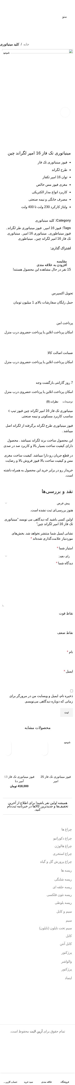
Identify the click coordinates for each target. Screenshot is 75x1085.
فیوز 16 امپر (52, 228)
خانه (26, 44)
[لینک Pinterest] (38, 248)
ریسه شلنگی (63, 879)
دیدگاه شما (64, 563)
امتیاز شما (65, 548)
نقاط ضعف (65, 633)
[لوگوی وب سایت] (37, 16)
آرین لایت (36, 1031)
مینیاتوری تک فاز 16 (59, 411)
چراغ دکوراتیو (62, 838)
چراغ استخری (62, 853)
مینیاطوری (25, 238)
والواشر (66, 961)
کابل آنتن (66, 944)
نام (70, 652)
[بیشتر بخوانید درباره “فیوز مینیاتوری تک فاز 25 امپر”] (44, 744)
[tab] (67, 402)
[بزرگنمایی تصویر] (65, 112)
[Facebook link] (47, 248)
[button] (7, 744)
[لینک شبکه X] (43, 248)
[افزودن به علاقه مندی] (44, 751)
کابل (69, 936)
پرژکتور (66, 969)
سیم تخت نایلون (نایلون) (55, 928)
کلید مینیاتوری (9, 44)
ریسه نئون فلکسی (59, 895)
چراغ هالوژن (63, 846)
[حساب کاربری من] (13, 17)
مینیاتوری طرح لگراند (51, 425)
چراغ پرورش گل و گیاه (56, 861)
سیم (69, 920)
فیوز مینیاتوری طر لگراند (25, 228)
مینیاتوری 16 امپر (35, 233)
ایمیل (68, 671)
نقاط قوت (66, 613)
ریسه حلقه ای (62, 887)
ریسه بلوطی (63, 902)
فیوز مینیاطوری (60, 233)
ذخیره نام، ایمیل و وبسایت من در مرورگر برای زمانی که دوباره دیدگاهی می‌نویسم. (41, 698)
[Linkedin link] (33, 248)
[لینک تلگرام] (28, 248)
